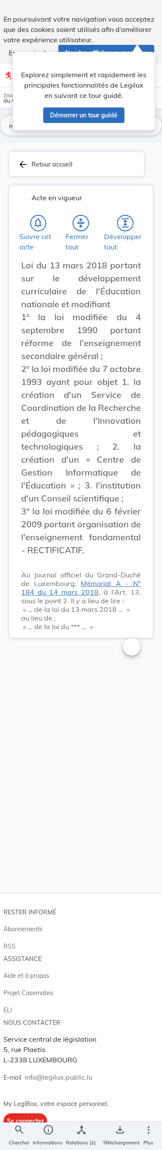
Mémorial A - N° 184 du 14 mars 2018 (81, 587)
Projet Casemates (28, 993)
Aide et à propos (26, 976)
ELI (7, 1010)
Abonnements (22, 929)
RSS (9, 946)
